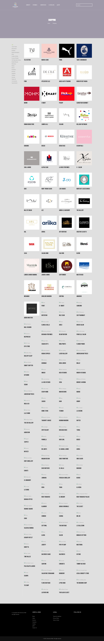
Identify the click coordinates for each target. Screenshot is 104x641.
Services (43, 5)
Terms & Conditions (57, 616)
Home (49, 23)
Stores (35, 5)
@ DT (58, 5)
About (28, 5)
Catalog (51, 5)
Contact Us (34, 627)
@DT (33, 625)
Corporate (34, 622)
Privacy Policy (56, 618)
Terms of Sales (56, 620)
